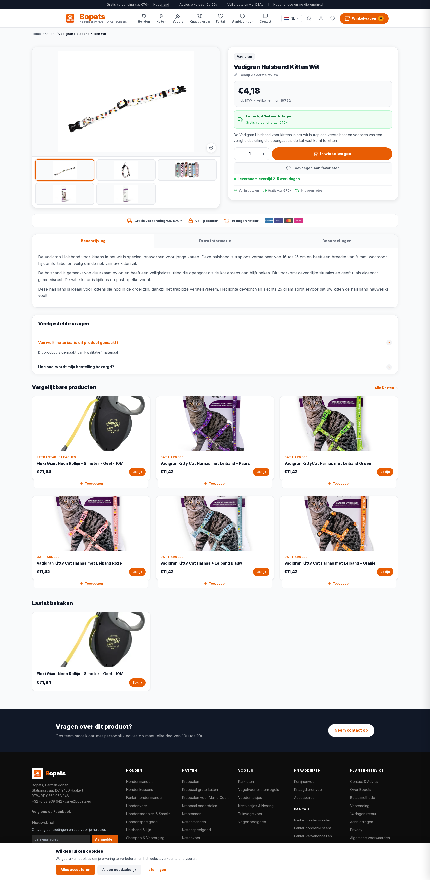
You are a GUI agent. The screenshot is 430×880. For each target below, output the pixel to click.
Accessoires (304, 797)
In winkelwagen (335, 153)
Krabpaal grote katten (200, 789)
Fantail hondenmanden (144, 797)
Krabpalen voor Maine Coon (205, 797)
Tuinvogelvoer (250, 814)
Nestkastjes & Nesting (256, 806)
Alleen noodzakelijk (119, 870)
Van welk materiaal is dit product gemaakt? (78, 342)
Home (36, 34)
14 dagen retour (363, 814)
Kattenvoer (191, 838)
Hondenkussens (139, 789)
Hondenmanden (139, 781)
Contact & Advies (364, 781)
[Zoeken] (309, 18)
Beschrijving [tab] (93, 241)
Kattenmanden (194, 822)
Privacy (356, 830)
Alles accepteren (75, 870)
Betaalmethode (362, 797)
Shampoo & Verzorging (145, 838)
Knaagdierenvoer (308, 789)
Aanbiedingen (361, 822)
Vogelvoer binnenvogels (258, 789)
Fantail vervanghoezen (313, 836)
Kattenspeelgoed (196, 830)
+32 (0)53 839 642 (47, 801)
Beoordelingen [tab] (337, 241)
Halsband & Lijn (138, 830)
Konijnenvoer (305, 781)
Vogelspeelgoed (252, 822)
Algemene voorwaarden (370, 838)
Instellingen (155, 870)
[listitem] (64, 170)
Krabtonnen (191, 814)
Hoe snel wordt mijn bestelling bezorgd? (76, 367)
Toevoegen (94, 483)
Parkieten (246, 781)
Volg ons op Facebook (51, 811)
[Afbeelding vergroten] (211, 148)
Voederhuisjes (250, 797)
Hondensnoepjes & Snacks (148, 814)
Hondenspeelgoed (142, 822)
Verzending (359, 806)
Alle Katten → (386, 388)
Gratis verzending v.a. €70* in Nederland (138, 4)
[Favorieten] (333, 18)
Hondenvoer (136, 806)
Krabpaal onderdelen (199, 806)
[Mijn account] (321, 18)
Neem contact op (351, 730)
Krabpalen (190, 781)
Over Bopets (360, 789)
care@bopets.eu (78, 801)
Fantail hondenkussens (313, 828)
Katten (49, 34)
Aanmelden (105, 839)
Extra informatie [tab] (215, 241)
